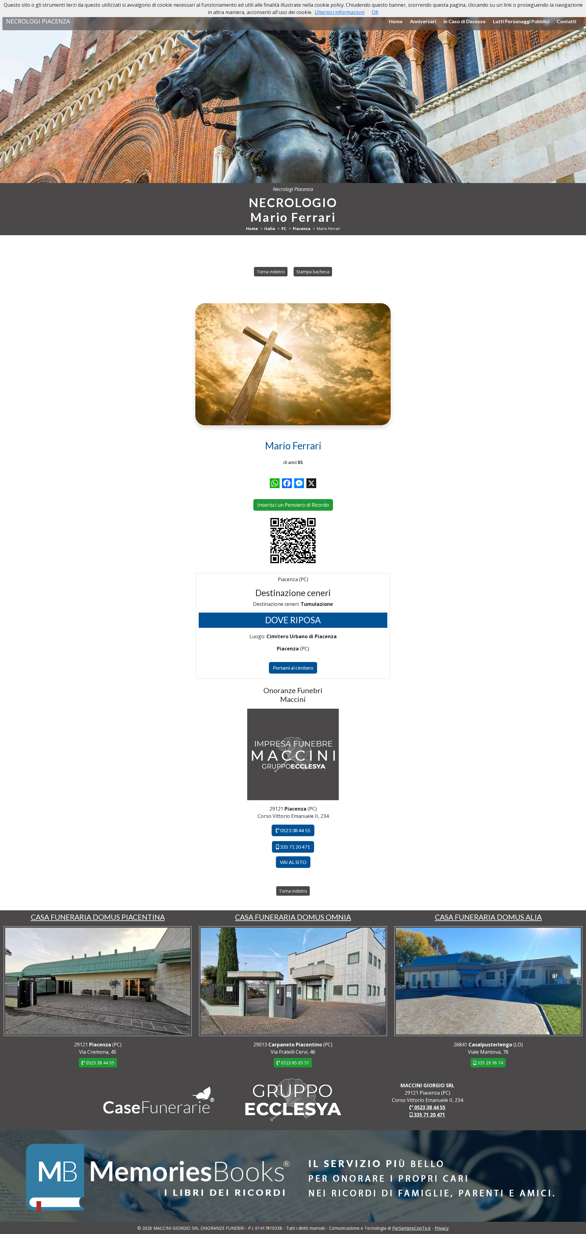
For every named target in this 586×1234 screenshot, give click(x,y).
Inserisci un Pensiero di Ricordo (293, 505)
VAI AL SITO (293, 862)
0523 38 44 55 (294, 830)
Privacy (442, 1228)
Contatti (566, 21)
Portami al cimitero (293, 668)
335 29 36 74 (489, 1063)
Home (396, 21)
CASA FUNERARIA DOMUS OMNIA (293, 916)
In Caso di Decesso (464, 21)
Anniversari (423, 21)
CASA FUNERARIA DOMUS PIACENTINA (98, 916)
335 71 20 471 (294, 847)
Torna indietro (271, 272)
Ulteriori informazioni (339, 12)
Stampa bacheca (312, 272)
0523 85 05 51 (294, 1063)
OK (375, 12)
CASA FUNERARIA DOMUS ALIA (488, 916)
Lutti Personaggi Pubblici (521, 21)
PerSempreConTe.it (411, 1228)
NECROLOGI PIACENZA (38, 21)
